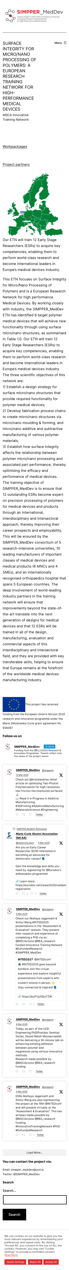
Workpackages (15, 146)
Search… (9, 1190)
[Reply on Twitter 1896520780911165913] (18, 1135)
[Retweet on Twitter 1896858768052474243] (24, 1004)
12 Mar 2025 (22, 775)
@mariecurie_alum (25, 842)
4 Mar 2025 (44, 842)
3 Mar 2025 (21, 1091)
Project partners (16, 164)
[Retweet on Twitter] (14, 828)
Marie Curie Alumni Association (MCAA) (37, 836)
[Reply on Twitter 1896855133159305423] (18, 1071)
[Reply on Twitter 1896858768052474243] (18, 1004)
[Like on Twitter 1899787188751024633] (31, 815)
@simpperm (48, 770)
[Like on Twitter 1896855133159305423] (31, 1071)
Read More (11, 1255)
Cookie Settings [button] (15, 1262)
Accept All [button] (51, 1262)
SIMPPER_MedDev (28, 770)
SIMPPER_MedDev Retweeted (32, 829)
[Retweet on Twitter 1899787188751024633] (24, 815)
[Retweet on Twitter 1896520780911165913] (24, 1135)
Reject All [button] (35, 1262)
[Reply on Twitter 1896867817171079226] (18, 894)
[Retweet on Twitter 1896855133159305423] (24, 1071)
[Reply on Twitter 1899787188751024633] (18, 815)
